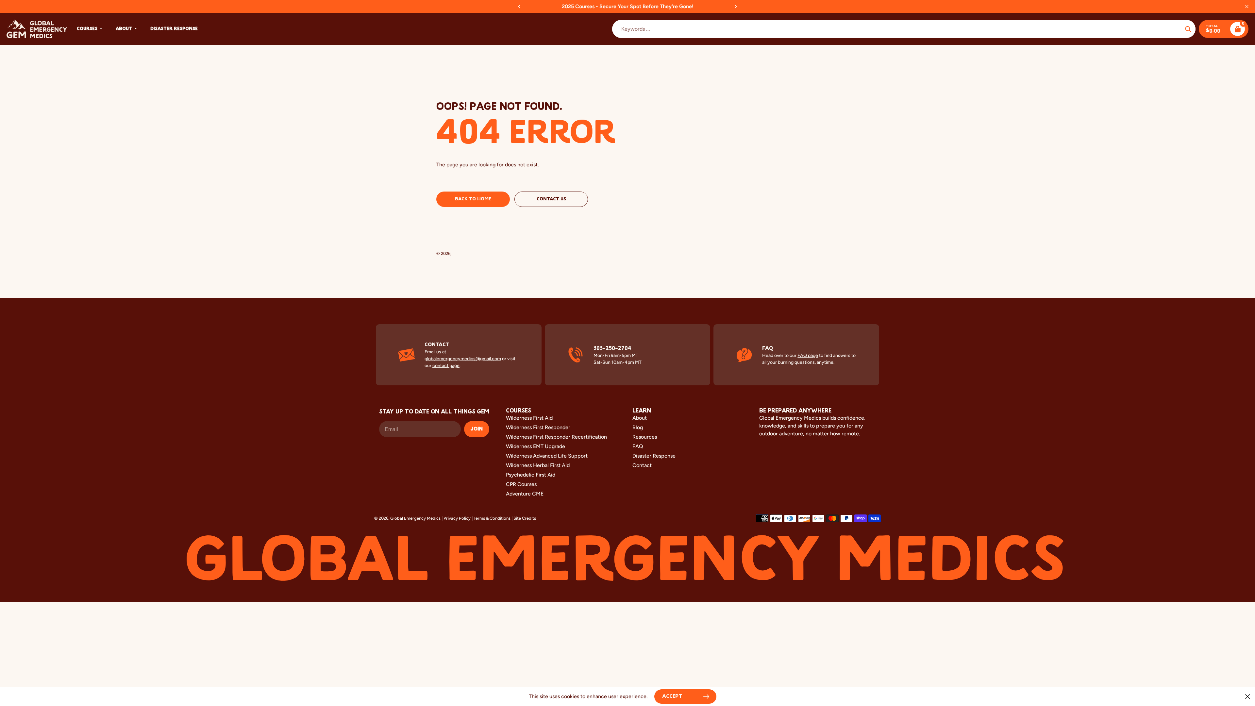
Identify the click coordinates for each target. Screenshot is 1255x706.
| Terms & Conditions (491, 518)
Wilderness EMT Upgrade (535, 446)
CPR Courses (521, 484)
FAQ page (807, 355)
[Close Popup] (1248, 696)
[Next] (735, 6)
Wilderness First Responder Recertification (556, 437)
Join (477, 429)
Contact (642, 465)
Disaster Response (654, 456)
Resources (644, 437)
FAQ (637, 446)
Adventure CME (525, 494)
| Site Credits (523, 518)
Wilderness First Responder (538, 427)
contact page (446, 365)
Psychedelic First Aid (530, 475)
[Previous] (519, 6)
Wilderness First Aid (529, 418)
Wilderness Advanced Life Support (547, 456)
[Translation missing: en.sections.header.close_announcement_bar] (1247, 6)
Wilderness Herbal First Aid (538, 465)
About (639, 418)
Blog (637, 427)
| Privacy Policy (456, 518)
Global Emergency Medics (477, 253)
